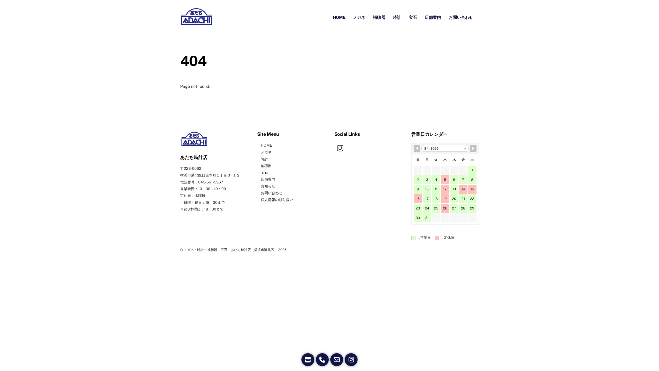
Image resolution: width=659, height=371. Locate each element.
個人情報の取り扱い (277, 199)
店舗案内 (433, 17)
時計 (397, 17)
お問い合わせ (461, 17)
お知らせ (268, 186)
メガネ (359, 17)
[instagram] (341, 147)
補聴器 (379, 17)
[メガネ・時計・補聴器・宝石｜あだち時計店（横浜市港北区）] (196, 23)
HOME (339, 17)
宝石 (413, 17)
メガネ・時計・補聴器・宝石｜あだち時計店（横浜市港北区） (231, 250)
